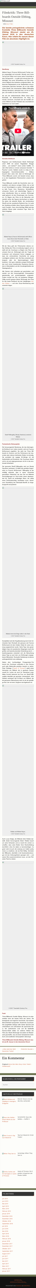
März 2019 (5, 1209)
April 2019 (5, 1206)
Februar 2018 (6, 1239)
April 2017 (5, 1264)
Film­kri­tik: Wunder (27, 1049)
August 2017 (6, 1254)
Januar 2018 (6, 1241)
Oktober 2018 (6, 1221)
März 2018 (5, 1236)
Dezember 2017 (7, 1244)
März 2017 (5, 1266)
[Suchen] (32, 1085)
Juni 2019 (5, 1201)
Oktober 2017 (6, 1249)
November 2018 (7, 1219)
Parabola (19, 1286)
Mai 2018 (5, 1231)
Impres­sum (17, 1280)
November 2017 (7, 1246)
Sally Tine (9, 24)
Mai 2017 (5, 1261)
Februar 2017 (6, 1269)
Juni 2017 (5, 1259)
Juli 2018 (5, 1226)
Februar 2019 (6, 1211)
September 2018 (7, 1224)
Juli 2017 (5, 1256)
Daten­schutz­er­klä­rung (18, 1282)
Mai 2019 (5, 1204)
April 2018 (5, 1234)
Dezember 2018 (7, 1216)
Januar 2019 (6, 1214)
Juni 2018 (5, 1229)
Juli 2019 (5, 1199)
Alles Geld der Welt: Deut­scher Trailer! (9, 1050)
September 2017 (7, 1251)
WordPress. (26, 1286)
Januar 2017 (6, 1271)
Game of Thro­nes (19, 668)
